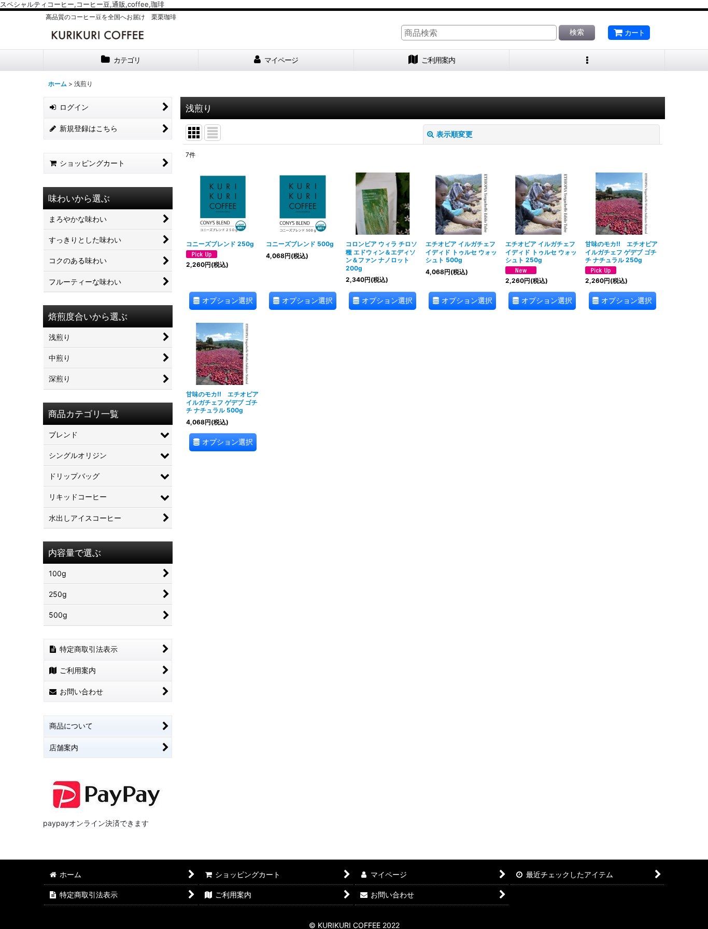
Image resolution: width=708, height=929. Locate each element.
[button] (587, 60)
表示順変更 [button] (454, 134)
